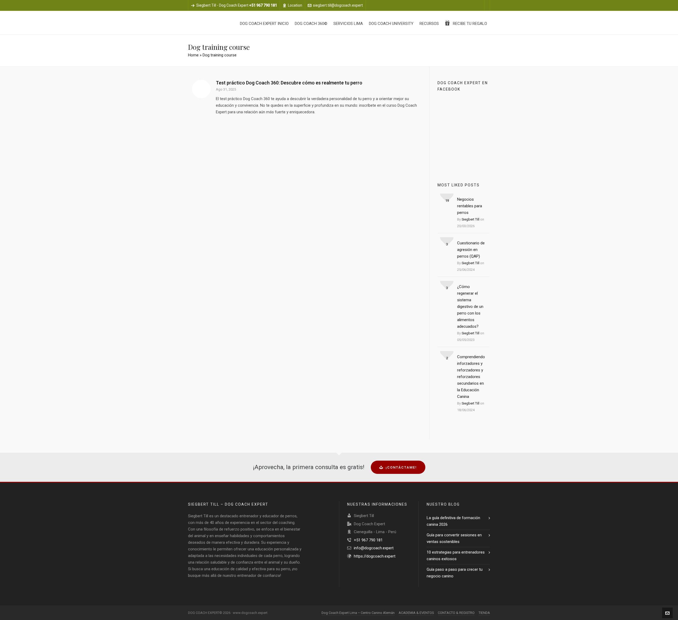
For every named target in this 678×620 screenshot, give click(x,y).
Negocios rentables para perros (469, 206)
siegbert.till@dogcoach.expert (338, 5)
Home (193, 55)
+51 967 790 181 (368, 540)
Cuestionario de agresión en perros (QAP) (471, 250)
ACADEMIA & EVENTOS (416, 613)
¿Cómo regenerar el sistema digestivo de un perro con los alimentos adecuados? (470, 306)
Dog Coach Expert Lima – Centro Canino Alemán (358, 613)
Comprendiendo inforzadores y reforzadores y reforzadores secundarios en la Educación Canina (471, 376)
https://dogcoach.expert (374, 556)
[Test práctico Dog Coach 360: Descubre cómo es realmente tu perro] (201, 89)
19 (447, 201)
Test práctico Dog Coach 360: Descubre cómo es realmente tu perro (289, 83)
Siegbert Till (470, 219)
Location (295, 5)
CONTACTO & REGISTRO (456, 613)
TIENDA (484, 613)
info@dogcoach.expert (374, 548)
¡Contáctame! (401, 467)
